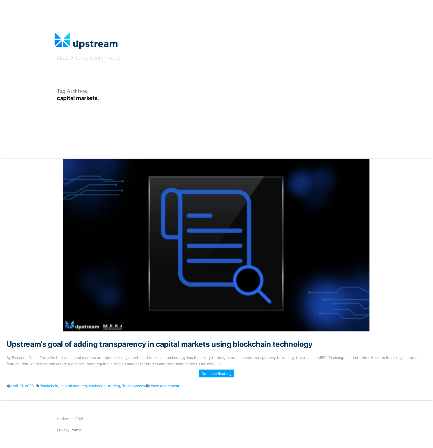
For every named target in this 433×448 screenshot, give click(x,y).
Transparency (133, 386)
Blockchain (49, 386)
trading (114, 386)
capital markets (73, 386)
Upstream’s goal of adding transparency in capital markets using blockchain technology (160, 344)
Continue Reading (216, 373)
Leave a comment (164, 386)
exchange (97, 386)
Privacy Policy (69, 430)
